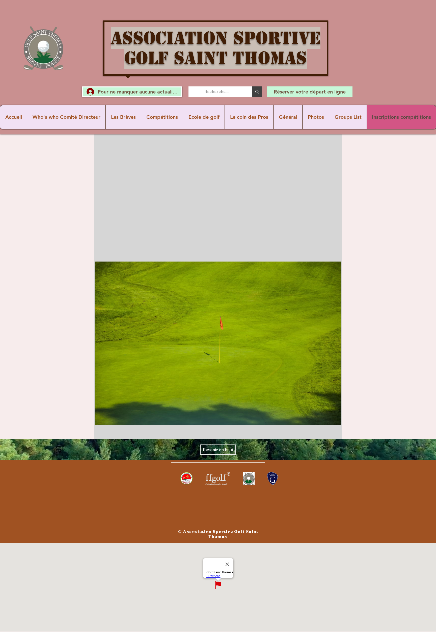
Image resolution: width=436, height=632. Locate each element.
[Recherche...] (257, 91)
